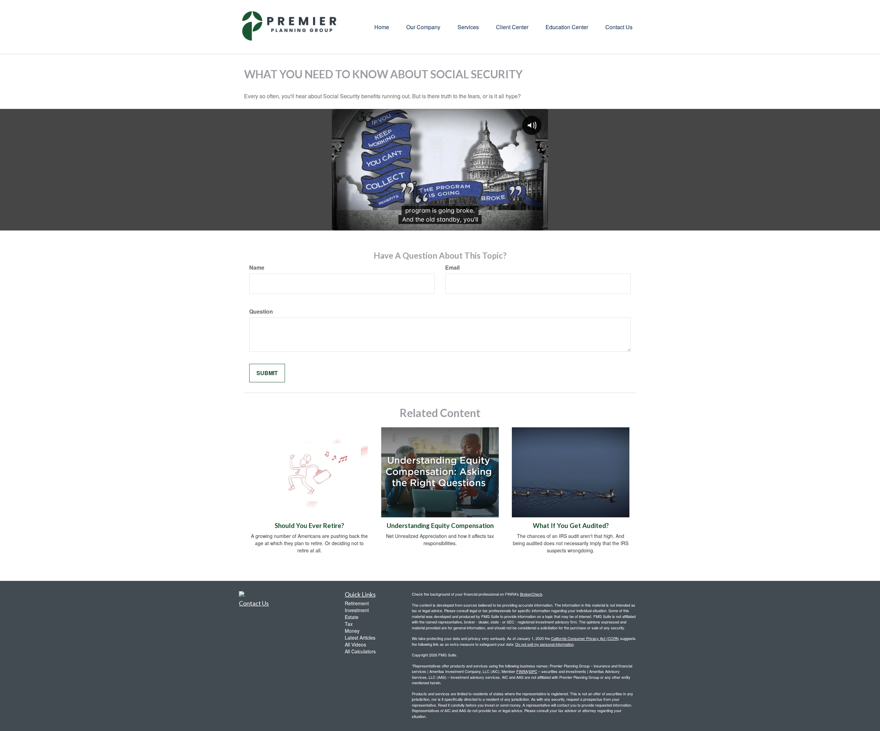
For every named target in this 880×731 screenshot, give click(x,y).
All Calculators (360, 651)
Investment (357, 610)
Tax (349, 623)
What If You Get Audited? (571, 525)
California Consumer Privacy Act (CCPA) (585, 638)
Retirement (357, 603)
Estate (352, 617)
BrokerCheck (531, 594)
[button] (423, 27)
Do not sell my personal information (544, 644)
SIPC (533, 671)
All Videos (355, 644)
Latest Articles (360, 637)
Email (452, 267)
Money (352, 630)
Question (261, 311)
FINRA (522, 671)
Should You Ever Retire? (309, 525)
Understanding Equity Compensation (440, 525)
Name (256, 267)
